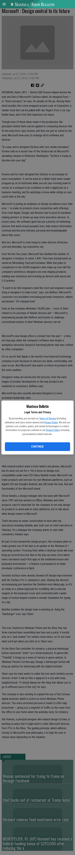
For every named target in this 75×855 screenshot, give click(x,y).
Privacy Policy (51, 422)
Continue (37, 446)
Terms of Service (47, 418)
